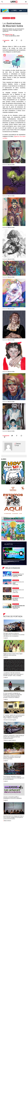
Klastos (9, 544)
